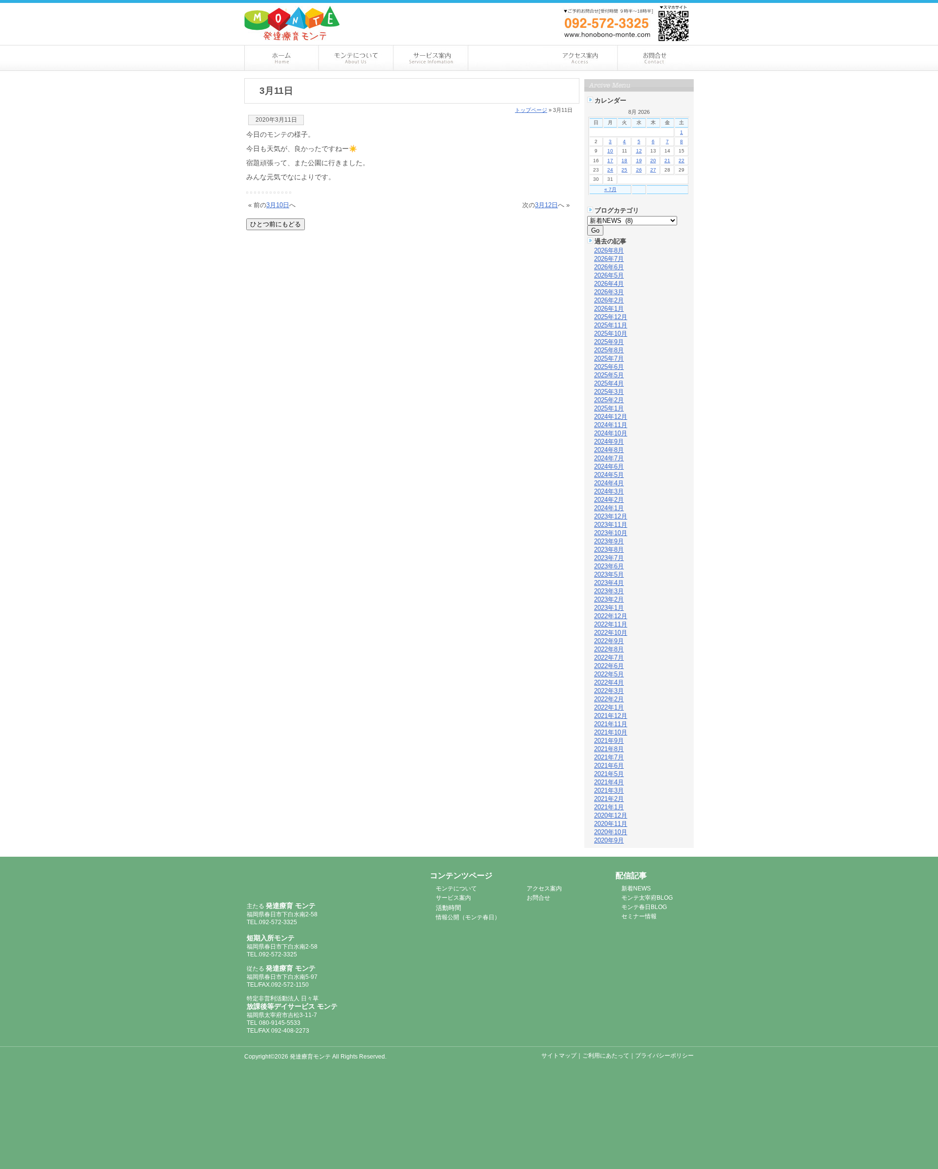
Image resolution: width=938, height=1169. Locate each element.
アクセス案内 (581, 58)
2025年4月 (609, 383)
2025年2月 (609, 400)
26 (639, 170)
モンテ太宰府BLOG (647, 897)
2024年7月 (609, 458)
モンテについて (356, 58)
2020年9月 (609, 840)
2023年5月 (609, 574)
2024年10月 (610, 433)
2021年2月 (609, 798)
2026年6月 (609, 267)
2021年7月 (609, 757)
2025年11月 (610, 325)
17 (610, 160)
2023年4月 (609, 582)
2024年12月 (610, 416)
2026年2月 (609, 300)
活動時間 (448, 907)
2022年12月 (610, 616)
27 (653, 170)
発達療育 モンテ (299, 881)
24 (610, 170)
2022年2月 (609, 699)
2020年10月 (610, 832)
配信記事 (506, 58)
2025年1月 (609, 408)
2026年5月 (609, 275)
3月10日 (277, 205)
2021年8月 (609, 749)
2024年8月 (609, 450)
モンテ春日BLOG (644, 907)
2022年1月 (609, 707)
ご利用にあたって (605, 1055)
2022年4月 (609, 682)
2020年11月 (610, 823)
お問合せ (656, 58)
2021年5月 (609, 774)
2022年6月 (609, 666)
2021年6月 (609, 765)
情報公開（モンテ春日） (468, 917)
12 (639, 150)
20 (653, 160)
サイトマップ (558, 1055)
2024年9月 (609, 441)
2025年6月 (609, 366)
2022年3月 (609, 690)
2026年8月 (609, 250)
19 (639, 160)
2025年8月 (609, 350)
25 (624, 170)
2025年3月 (609, 391)
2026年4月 (609, 283)
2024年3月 (609, 491)
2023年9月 (609, 541)
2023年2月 (609, 599)
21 (667, 160)
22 (681, 160)
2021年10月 (610, 732)
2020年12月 (610, 815)
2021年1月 (609, 807)
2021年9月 (609, 740)
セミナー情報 (639, 916)
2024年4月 (609, 483)
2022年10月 (610, 632)
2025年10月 (610, 333)
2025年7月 (609, 358)
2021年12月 (610, 715)
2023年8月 (609, 549)
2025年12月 (610, 317)
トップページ (531, 110)
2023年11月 (610, 524)
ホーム (281, 58)
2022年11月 (610, 624)
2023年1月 (609, 607)
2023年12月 (610, 516)
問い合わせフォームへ (645, 9)
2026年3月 (609, 292)
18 (624, 160)
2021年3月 (609, 790)
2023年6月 (609, 566)
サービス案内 (431, 58)
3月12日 (546, 205)
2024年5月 (609, 474)
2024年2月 (609, 499)
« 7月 (610, 189)
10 (610, 150)
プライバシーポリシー (664, 1055)
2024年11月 (610, 425)
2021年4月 (609, 782)
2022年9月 (609, 641)
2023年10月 (610, 533)
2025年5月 (609, 375)
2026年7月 (609, 258)
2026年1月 (609, 308)
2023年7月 (609, 558)
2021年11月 (610, 724)
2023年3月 (609, 591)
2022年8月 (609, 649)
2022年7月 (609, 657)
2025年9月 (609, 342)
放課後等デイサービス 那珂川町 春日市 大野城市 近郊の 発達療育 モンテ (292, 23)
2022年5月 (609, 674)
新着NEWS (636, 888)
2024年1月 (609, 508)
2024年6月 (609, 466)
